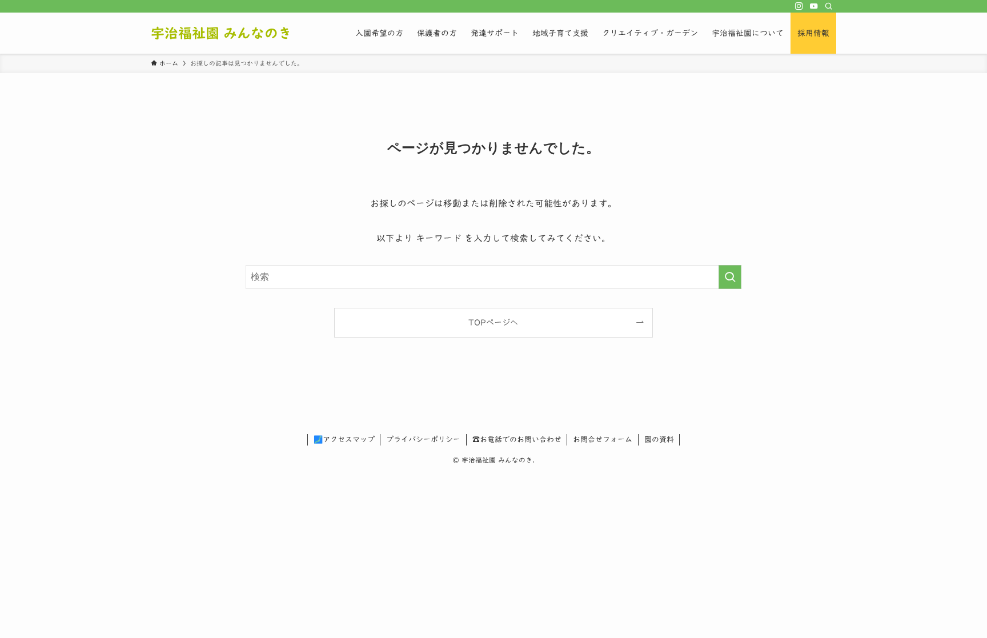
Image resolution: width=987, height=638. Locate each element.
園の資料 (659, 439)
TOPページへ (493, 322)
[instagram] (799, 6)
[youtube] (814, 6)
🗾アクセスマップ (344, 439)
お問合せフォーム (602, 439)
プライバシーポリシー (423, 439)
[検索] (828, 6)
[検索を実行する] (730, 277)
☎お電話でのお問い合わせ (516, 439)
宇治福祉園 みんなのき (221, 33)
